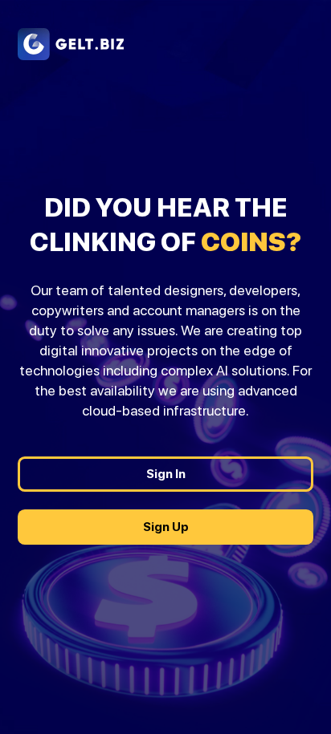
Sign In (166, 473)
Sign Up (166, 526)
